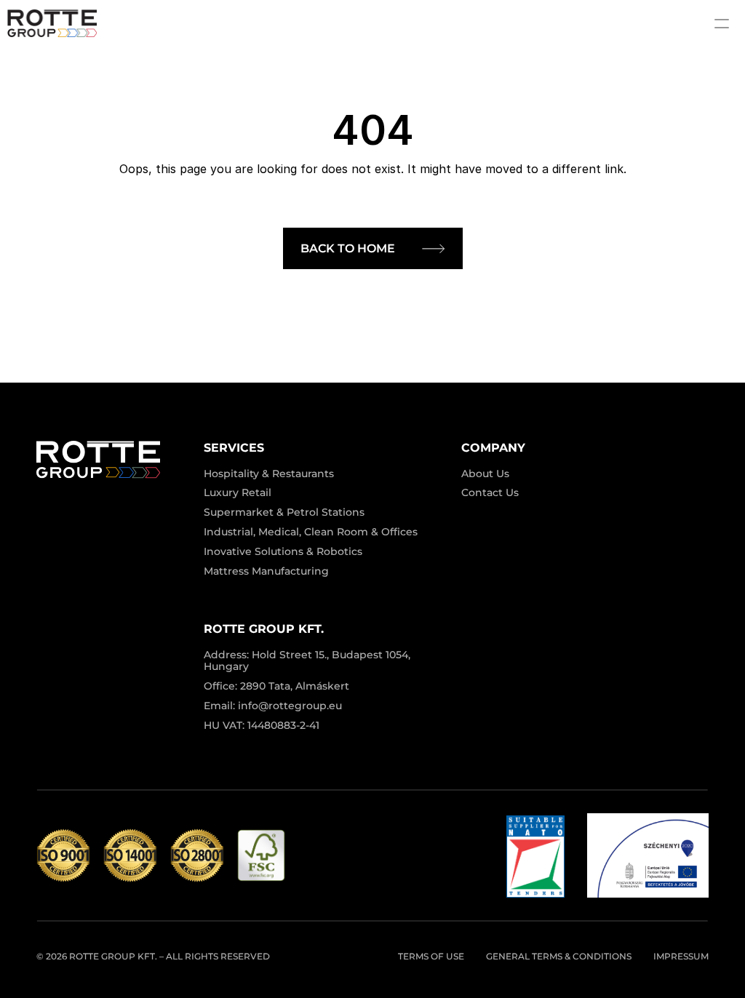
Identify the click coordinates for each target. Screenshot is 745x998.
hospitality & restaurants (269, 473)
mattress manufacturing (266, 571)
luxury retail (237, 492)
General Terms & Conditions (559, 956)
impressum (681, 956)
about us (485, 473)
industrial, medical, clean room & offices (311, 531)
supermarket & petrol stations (284, 512)
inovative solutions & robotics (283, 551)
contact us (490, 492)
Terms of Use (431, 956)
